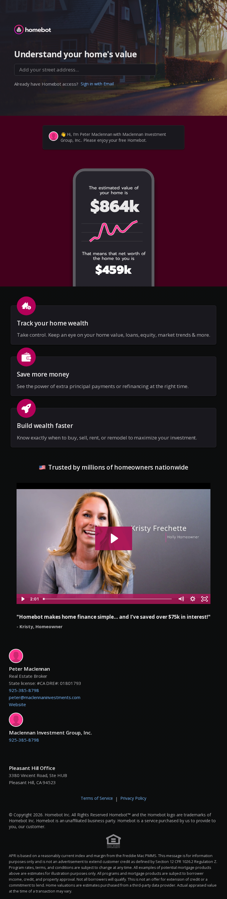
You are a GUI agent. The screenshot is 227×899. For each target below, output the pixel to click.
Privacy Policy (133, 798)
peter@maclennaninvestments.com (44, 697)
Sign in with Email (97, 84)
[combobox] (85, 70)
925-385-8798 (24, 690)
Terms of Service (97, 798)
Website (17, 704)
